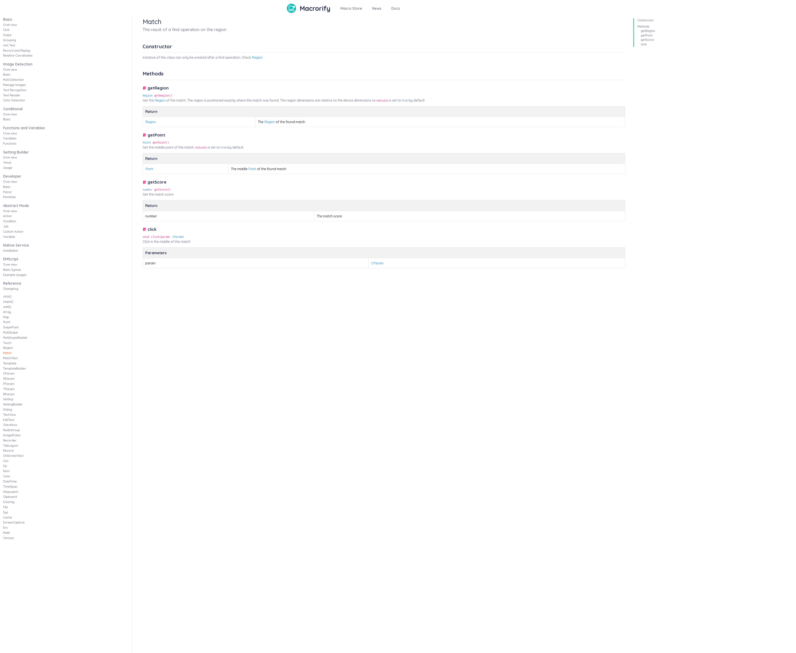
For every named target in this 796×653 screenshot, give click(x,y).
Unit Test (9, 45)
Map (6, 317)
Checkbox (10, 425)
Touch (7, 343)
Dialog (7, 409)
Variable (9, 237)
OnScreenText (13, 456)
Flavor (7, 192)
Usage (7, 168)
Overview (10, 25)
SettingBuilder (13, 404)
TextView (9, 415)
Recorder (10, 440)
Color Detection (14, 100)
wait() (7, 307)
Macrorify (315, 8)
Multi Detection (13, 80)
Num (6, 471)
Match (7, 353)
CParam (9, 373)
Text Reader (12, 95)
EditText (8, 420)
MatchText (10, 358)
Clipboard (10, 497)
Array (7, 312)
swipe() (8, 302)
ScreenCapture (14, 522)
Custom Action (13, 231)
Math (6, 533)
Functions (9, 143)
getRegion (648, 31)
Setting (8, 399)
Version (8, 538)
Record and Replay (16, 50)
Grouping (9, 40)
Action (7, 216)
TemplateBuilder (14, 368)
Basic (7, 74)
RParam (9, 394)
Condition (9, 221)
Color (7, 476)
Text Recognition (15, 90)
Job (5, 226)
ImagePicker (12, 435)
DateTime (10, 481)
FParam (8, 384)
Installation (10, 251)
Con (5, 461)
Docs (395, 8)
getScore (647, 40)
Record (8, 450)
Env (5, 528)
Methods (643, 26)
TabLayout (10, 445)
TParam (9, 389)
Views (7, 162)
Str (5, 466)
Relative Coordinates (18, 55)
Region (8, 348)
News (376, 8)
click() (7, 296)
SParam (9, 379)
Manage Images (14, 85)
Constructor (645, 20)
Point (6, 322)
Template (9, 363)
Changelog (10, 289)
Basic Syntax (12, 270)
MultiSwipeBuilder (15, 338)
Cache (7, 517)
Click (6, 30)
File (5, 507)
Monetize (9, 197)
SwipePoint (11, 327)
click (644, 44)
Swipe (7, 35)
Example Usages (15, 275)
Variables (10, 138)
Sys (5, 512)
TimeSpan (10, 487)
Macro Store (351, 8)
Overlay (9, 502)
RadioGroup (11, 430)
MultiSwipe (10, 332)
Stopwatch (10, 492)
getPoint (647, 35)
